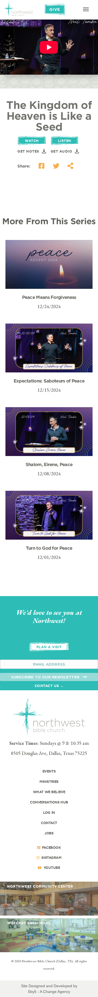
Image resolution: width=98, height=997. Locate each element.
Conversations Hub (49, 802)
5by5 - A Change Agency (49, 991)
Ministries (49, 781)
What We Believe (49, 792)
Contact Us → (49, 685)
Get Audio (61, 151)
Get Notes (28, 151)
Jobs (48, 833)
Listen (64, 140)
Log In (49, 812)
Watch (32, 140)
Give (54, 9)
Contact (49, 823)
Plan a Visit (49, 647)
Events (49, 771)
